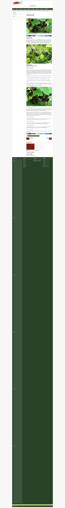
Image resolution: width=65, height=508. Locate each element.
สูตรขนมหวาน (19, 10)
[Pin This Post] (34, 35)
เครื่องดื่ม (47, 10)
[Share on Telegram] (46, 35)
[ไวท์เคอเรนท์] (39, 147)
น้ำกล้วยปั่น (24, 163)
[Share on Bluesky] (48, 35)
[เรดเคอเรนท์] (30, 147)
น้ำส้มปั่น (24, 167)
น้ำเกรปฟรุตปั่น (24, 166)
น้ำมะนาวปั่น (24, 162)
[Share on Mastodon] (44, 35)
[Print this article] (39, 35)
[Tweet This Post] (30, 35)
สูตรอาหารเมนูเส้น (38, 10)
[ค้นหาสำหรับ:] (19, 18)
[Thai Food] (17, 4)
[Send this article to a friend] (37, 35)
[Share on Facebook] (27, 35)
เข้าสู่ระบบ (29, 155)
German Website (15, 10)
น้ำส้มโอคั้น (24, 161)
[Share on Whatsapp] (41, 35)
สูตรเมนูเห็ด (34, 10)
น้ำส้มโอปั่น (24, 160)
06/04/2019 (44, 166)
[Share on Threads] (50, 35)
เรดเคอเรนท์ (28, 150)
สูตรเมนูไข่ (30, 10)
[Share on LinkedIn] (32, 35)
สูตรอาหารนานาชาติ (43, 10)
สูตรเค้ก (23, 10)
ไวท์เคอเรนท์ (36, 150)
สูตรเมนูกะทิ (26, 10)
